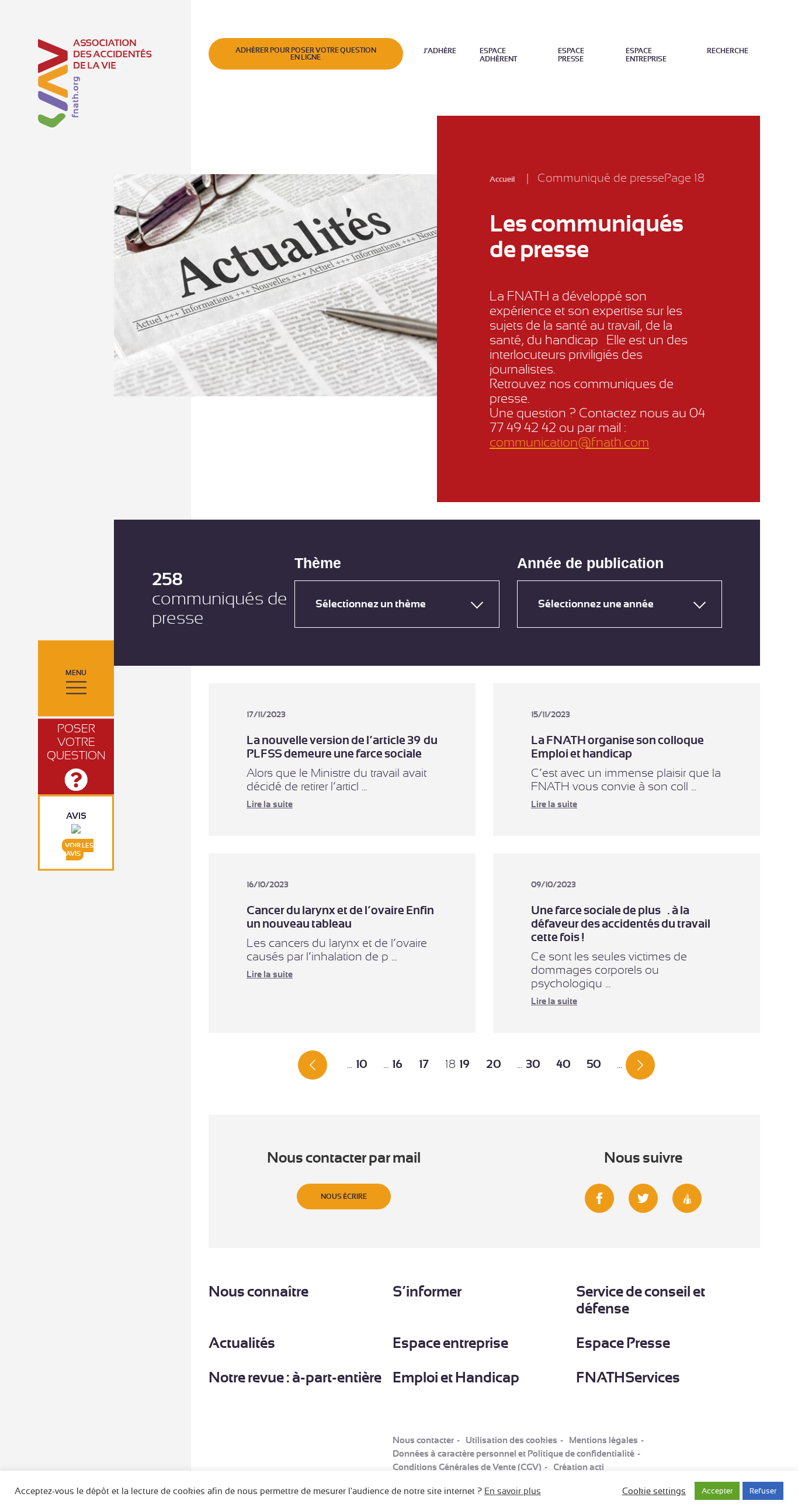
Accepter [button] (717, 1490)
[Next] (640, 1064)
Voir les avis (79, 849)
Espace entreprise (646, 55)
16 (397, 1064)
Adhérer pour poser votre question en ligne (305, 53)
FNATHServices (628, 1377)
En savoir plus (512, 1491)
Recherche (727, 51)
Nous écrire (344, 1196)
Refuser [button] (763, 1490)
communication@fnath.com (569, 442)
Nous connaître (258, 1291)
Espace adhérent (498, 55)
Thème (317, 563)
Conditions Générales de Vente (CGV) (467, 1467)
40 (563, 1064)
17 (424, 1064)
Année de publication (590, 563)
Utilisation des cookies (511, 1440)
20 (493, 1064)
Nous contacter (423, 1440)
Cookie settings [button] (654, 1491)
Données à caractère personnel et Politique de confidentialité (513, 1453)
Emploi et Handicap (456, 1377)
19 (464, 1064)
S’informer (427, 1291)
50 (594, 1064)
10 (361, 1064)
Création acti (578, 1467)
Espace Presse (571, 55)
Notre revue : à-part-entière (295, 1377)
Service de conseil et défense (640, 1300)
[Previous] (312, 1064)
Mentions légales (603, 1440)
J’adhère (440, 51)
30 (533, 1064)
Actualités (242, 1342)
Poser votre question (76, 742)
